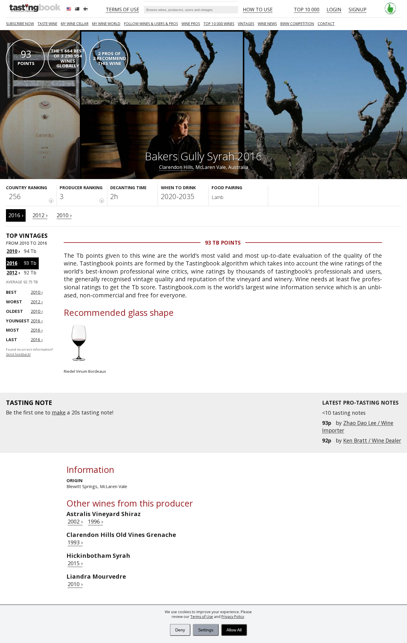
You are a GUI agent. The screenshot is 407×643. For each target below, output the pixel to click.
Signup (357, 9)
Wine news (267, 23)
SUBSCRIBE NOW (20, 23)
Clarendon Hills (176, 167)
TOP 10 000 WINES (219, 23)
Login (334, 9)
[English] (69, 10)
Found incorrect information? (29, 352)
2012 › (39, 215)
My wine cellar (74, 23)
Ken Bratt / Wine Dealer (372, 440)
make (59, 412)
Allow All (234, 630)
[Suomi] (86, 10)
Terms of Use (201, 616)
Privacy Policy (232, 616)
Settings (205, 630)
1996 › (95, 521)
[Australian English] (78, 10)
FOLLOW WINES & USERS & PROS (151, 23)
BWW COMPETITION (297, 23)
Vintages (246, 23)
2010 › (64, 215)
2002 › (75, 521)
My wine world (106, 23)
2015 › (75, 563)
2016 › (15, 215)
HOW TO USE (258, 9)
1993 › (75, 542)
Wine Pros (190, 23)
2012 (12, 272)
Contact (326, 23)
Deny (180, 630)
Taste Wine (47, 23)
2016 (12, 263)
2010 (12, 251)
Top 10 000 (306, 9)
